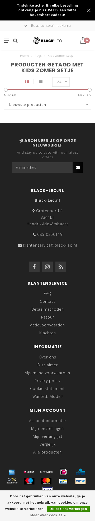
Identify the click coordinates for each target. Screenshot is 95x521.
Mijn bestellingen (47, 428)
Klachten (47, 332)
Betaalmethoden (47, 309)
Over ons (47, 357)
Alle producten (47, 452)
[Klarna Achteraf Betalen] (11, 481)
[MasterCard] (46, 481)
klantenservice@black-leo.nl (50, 245)
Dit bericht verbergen (68, 509)
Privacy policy (47, 380)
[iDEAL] (63, 472)
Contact (47, 301)
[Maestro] (29, 481)
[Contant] (46, 472)
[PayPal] (80, 481)
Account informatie (47, 420)
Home (24, 56)
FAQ (47, 293)
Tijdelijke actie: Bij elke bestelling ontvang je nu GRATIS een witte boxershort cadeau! (47, 10)
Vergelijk (48, 444)
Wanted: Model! (47, 396)
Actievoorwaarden (47, 324)
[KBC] (80, 472)
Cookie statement (47, 388)
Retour (47, 317)
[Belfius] (29, 472)
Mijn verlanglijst (48, 436)
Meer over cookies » (48, 515)
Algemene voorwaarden (47, 372)
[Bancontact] (63, 481)
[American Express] (11, 472)
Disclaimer (47, 364)
